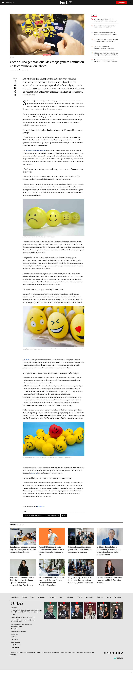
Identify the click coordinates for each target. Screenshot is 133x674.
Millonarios (89, 597)
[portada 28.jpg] (90, 611)
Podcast (24, 597)
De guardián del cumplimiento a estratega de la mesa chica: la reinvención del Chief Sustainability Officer (52, 581)
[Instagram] (110, 653)
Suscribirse (121, 2)
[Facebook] (15, 88)
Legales (26, 652)
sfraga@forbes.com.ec (16, 626)
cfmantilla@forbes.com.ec (29, 617)
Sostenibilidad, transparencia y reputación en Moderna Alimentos (105, 27)
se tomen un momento (53, 397)
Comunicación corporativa (33, 515)
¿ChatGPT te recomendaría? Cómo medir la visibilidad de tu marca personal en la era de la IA (51, 551)
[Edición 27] (103, 611)
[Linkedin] (15, 95)
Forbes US (40, 506)
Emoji (64, 515)
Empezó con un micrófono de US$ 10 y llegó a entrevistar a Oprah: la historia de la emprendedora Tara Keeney (22, 581)
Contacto (39, 652)
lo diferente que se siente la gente (69, 380)
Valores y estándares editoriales (51, 652)
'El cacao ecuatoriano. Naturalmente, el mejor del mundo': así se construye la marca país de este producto (106, 47)
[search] (130, 2)
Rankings (100, 597)
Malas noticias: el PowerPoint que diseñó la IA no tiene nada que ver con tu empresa (80, 549)
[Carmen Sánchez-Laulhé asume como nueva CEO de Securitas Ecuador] (110, 567)
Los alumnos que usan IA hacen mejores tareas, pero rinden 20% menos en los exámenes (23, 549)
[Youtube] (113, 653)
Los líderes (26, 359)
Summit (108, 597)
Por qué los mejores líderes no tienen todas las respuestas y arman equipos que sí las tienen (80, 580)
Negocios (70, 597)
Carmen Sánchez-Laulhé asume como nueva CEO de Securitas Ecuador (109, 580)
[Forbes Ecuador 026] (116, 611)
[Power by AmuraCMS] (118, 658)
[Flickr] (119, 653)
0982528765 (14, 639)
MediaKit (32, 652)
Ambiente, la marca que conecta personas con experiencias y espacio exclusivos (106, 40)
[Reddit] (15, 91)
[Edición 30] (63, 611)
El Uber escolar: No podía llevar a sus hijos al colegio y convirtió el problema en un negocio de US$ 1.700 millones (106, 54)
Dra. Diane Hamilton (16, 70)
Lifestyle (79, 597)
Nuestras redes (65, 652)
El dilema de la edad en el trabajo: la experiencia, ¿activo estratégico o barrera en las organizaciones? (109, 551)
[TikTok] (122, 653)
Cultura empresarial (52, 515)
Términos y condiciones (16, 652)
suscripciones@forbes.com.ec (18, 631)
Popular (94, 15)
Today (33, 597)
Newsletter (118, 597)
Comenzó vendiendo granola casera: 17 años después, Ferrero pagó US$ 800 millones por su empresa (105, 33)
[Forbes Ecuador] (66, 2)
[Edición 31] (50, 611)
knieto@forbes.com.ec (16, 621)
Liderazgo (52, 597)
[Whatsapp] (15, 81)
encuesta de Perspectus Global (36, 150)
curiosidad (34, 473)
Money (61, 597)
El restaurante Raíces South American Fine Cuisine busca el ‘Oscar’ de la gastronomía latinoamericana (105, 20)
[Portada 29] (77, 611)
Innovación (41, 597)
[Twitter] (15, 85)
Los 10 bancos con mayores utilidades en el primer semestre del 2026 (106, 61)
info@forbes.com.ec (37, 612)
